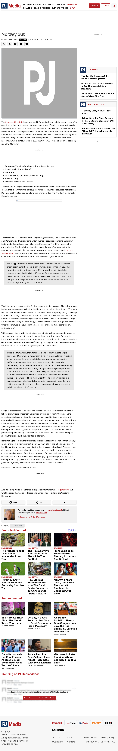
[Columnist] (10, 514)
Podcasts (38, 4)
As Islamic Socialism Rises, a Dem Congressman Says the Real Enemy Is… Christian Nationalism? (65, 624)
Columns (27, 8)
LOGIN (105, 5)
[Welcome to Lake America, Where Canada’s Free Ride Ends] (65, 645)
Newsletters (57, 741)
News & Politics (42, 8)
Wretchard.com (41, 513)
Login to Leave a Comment (39, 698)
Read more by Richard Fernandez (32, 517)
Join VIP (94, 5)
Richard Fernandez (9, 40)
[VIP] (72, 7)
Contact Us (56, 737)
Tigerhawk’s (63, 489)
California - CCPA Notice (109, 741)
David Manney (59, 665)
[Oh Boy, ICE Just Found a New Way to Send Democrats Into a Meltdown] (39, 608)
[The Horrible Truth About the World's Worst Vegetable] (13, 608)
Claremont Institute (14, 122)
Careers (71, 741)
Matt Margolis (34, 629)
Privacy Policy (107, 737)
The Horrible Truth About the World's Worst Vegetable (12, 620)
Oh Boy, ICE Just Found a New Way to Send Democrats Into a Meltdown (39, 621)
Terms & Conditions (92, 741)
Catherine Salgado (35, 665)
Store (48, 4)
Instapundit (58, 4)
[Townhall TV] (72, 4)
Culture (56, 8)
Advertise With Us (92, 737)
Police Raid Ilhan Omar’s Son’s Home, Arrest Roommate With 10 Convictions (39, 658)
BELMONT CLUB (17, 526)
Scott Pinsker (60, 634)
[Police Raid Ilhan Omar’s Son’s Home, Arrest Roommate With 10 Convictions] (39, 645)
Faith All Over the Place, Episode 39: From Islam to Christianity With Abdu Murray (98, 121)
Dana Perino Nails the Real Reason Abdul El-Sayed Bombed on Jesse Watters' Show (11, 660)
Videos (64, 8)
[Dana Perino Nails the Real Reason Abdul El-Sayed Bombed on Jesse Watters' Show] (13, 645)
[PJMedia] (11, 6)
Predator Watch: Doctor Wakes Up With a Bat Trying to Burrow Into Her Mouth (98, 131)
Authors (27, 4)
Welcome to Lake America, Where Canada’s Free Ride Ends (65, 658)
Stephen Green (7, 626)
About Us (72, 737)
